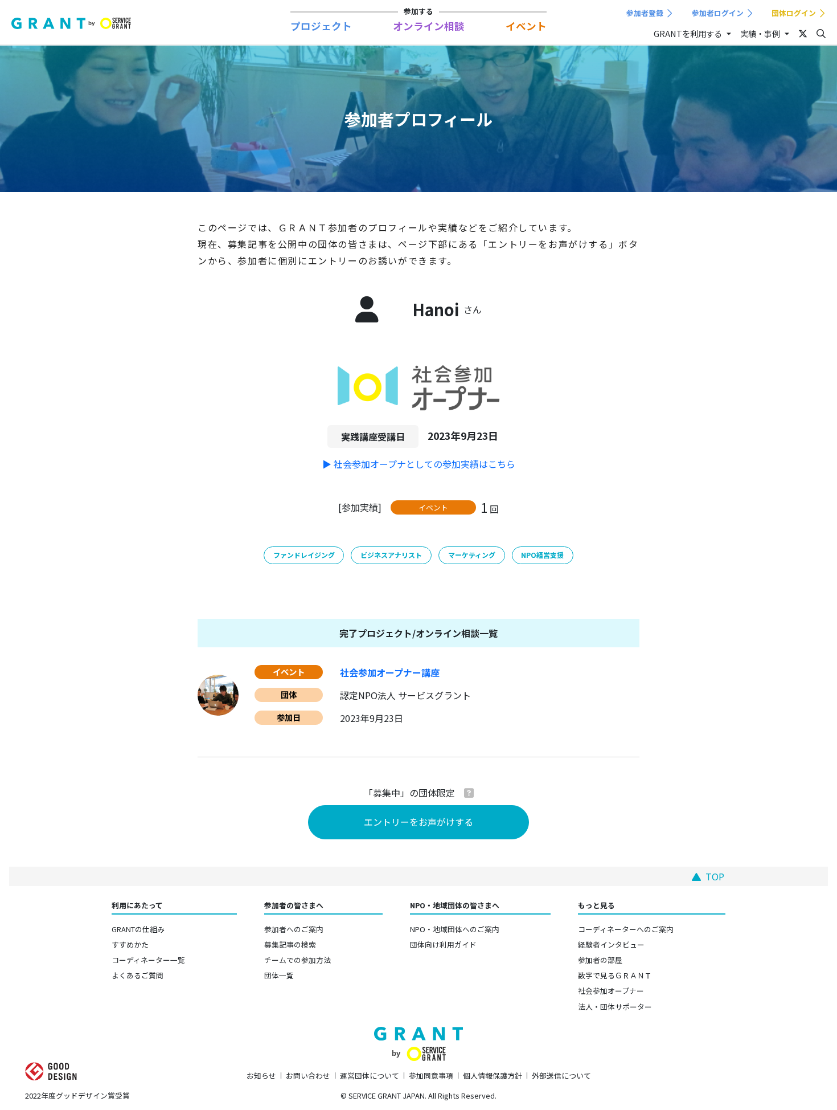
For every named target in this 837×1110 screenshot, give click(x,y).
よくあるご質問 (137, 975)
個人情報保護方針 (492, 1075)
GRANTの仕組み (138, 929)
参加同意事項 (431, 1075)
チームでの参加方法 (297, 959)
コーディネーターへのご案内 (626, 929)
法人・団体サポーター (615, 1006)
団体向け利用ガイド (443, 944)
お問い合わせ (308, 1075)
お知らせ (261, 1075)
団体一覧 (279, 975)
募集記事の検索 (290, 944)
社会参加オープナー (611, 990)
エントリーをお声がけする (418, 822)
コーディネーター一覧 (148, 959)
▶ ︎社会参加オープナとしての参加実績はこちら (418, 464)
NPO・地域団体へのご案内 (454, 929)
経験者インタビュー (611, 944)
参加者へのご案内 (293, 929)
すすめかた (130, 944)
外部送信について (561, 1075)
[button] (469, 793)
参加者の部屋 (600, 959)
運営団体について (369, 1075)
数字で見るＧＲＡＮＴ (615, 975)
